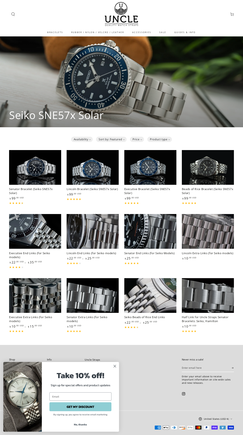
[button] (13, 14)
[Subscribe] (233, 368)
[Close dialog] (115, 366)
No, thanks (80, 424)
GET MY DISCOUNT (80, 406)
